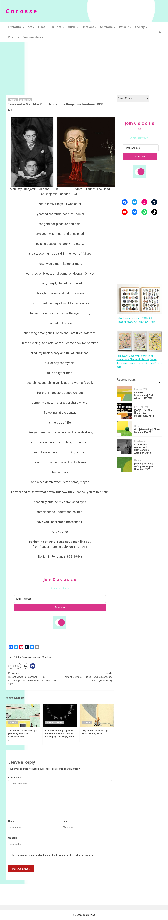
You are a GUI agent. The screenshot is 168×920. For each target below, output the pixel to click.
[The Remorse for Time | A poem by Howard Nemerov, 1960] (23, 715)
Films (41, 27)
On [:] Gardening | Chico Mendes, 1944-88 (147, 431)
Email (65, 821)
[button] (160, 32)
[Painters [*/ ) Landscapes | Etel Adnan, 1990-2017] (124, 393)
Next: (88, 676)
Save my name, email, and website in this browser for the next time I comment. (54, 855)
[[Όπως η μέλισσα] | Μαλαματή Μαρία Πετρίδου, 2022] (124, 464)
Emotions (88, 27)
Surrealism (25, 99)
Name (11, 821)
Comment (14, 777)
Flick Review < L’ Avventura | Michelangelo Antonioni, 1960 (142, 448)
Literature (14, 27)
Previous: (33, 678)
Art (30, 27)
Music (71, 27)
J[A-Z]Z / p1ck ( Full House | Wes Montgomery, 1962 (144, 413)
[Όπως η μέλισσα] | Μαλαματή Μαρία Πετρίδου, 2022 (144, 466)
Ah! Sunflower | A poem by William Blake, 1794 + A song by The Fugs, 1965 (59, 733)
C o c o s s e (21, 11)
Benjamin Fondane (31, 657)
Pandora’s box (32, 37)
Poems (13, 99)
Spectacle (106, 27)
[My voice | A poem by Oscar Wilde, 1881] (97, 715)
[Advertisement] (84, 67)
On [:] (136, 426)
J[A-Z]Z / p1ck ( (141, 406)
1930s (17, 657)
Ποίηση (138, 460)
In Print (56, 27)
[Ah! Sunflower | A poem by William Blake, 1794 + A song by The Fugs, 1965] (60, 715)
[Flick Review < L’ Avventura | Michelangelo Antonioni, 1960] (124, 446)
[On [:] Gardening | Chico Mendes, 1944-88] (124, 428)
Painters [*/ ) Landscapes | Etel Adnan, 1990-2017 (143, 395)
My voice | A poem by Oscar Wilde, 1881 (95, 732)
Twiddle (124, 27)
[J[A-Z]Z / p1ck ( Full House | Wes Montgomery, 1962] (124, 411)
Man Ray (46, 657)
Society (140, 27)
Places (12, 37)
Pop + (59, 722)
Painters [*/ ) (140, 389)
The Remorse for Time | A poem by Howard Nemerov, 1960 (22, 733)
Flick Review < (141, 441)
